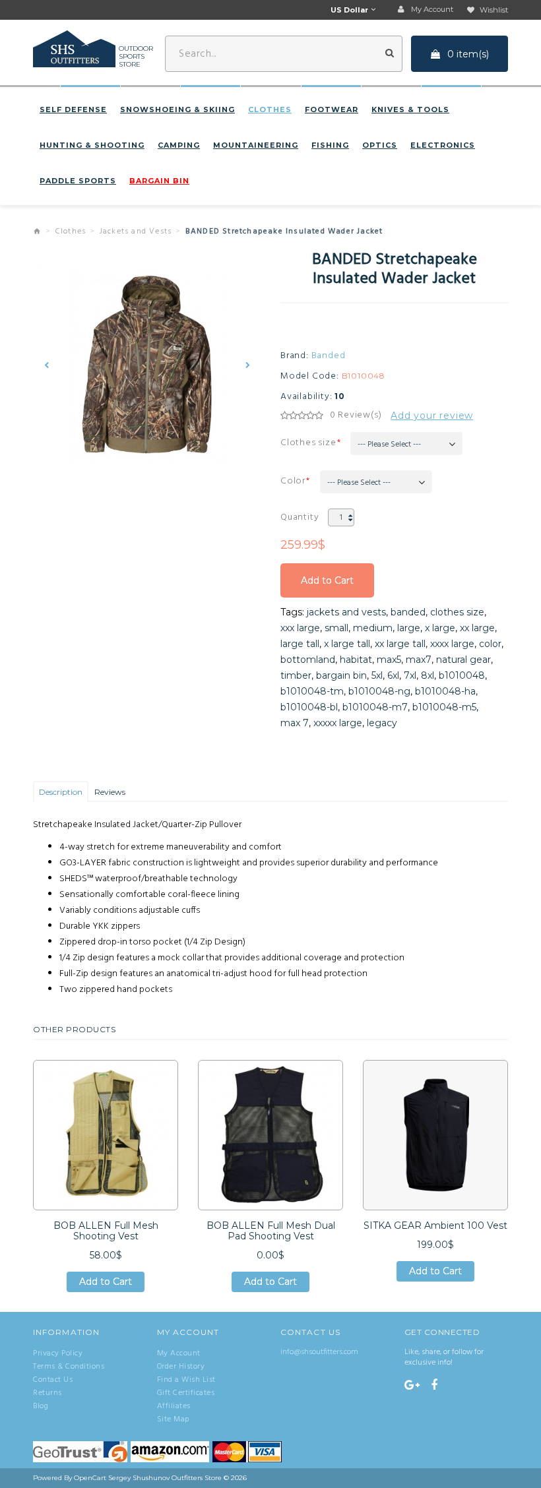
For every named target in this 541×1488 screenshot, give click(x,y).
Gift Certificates (186, 1393)
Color (292, 481)
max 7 (294, 723)
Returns (47, 1393)
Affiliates (174, 1406)
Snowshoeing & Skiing (177, 109)
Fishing (330, 145)
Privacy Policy (57, 1353)
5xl (377, 675)
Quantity (299, 517)
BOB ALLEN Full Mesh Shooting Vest (105, 1231)
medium (373, 628)
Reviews (109, 792)
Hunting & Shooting (92, 145)
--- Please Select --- (389, 444)
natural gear (463, 660)
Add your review (432, 415)
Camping (179, 145)
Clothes (270, 109)
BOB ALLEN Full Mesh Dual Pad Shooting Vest (271, 1231)
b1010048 (462, 675)
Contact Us (53, 1380)
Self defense (73, 109)
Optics (379, 145)
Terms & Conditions (68, 1366)
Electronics (442, 145)
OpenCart (90, 1477)
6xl (393, 675)
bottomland (307, 660)
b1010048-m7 (375, 707)
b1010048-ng (379, 691)
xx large (477, 628)
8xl (427, 675)
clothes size (457, 612)
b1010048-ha (445, 691)
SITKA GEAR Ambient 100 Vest (435, 1225)
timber (295, 675)
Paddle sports (78, 180)
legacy (382, 723)
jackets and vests (346, 612)
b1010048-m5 (444, 707)
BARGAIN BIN (159, 180)
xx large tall (400, 644)
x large (440, 628)
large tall (299, 644)
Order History (181, 1366)
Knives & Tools (410, 109)
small (336, 628)
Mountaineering (255, 145)
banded (408, 612)
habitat (356, 660)
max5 (389, 660)
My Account (179, 1353)
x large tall (347, 644)
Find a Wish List (186, 1380)
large (408, 628)
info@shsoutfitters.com (319, 1352)
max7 (418, 660)
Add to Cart (327, 586)
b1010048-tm (312, 691)
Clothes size (308, 442)
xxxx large (452, 644)
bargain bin (341, 675)
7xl (410, 675)
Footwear (331, 109)
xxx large (300, 628)
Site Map (173, 1419)
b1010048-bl (309, 707)
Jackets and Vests (136, 231)
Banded (328, 356)
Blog (40, 1406)
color (490, 644)
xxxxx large (337, 723)
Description (60, 792)
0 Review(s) (356, 415)
